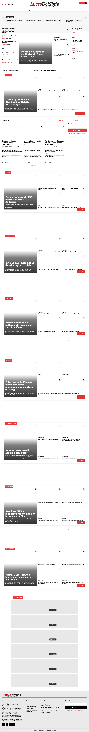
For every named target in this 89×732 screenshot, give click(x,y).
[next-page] (85, 18)
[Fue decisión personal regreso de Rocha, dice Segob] (62, 47)
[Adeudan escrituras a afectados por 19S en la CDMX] (49, 179)
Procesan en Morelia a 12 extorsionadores (48, 109)
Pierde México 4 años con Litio (78, 57)
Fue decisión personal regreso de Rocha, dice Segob (61, 55)
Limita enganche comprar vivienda (70, 331)
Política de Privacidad (81, 133)
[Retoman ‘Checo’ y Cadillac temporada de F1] (73, 493)
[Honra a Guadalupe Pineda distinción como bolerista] (73, 573)
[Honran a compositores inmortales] (49, 556)
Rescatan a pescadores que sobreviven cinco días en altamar (54, 151)
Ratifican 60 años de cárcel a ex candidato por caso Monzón (74, 21)
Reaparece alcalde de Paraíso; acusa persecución (10, 142)
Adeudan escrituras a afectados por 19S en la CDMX (48, 189)
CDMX (39, 186)
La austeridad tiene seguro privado (70, 393)
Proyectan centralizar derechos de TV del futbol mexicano (10, 60)
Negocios (74, 55)
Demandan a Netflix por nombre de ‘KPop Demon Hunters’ (48, 583)
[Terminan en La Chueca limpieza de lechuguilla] (73, 260)
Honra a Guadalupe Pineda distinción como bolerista (72, 583)
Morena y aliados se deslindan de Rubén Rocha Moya (14, 21)
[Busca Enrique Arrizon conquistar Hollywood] (73, 556)
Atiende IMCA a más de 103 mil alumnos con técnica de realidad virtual (12, 160)
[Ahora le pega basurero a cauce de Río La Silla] (49, 243)
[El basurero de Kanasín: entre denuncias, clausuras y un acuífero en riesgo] (20, 379)
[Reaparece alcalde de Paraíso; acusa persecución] (12, 132)
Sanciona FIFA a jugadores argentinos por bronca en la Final (20, 514)
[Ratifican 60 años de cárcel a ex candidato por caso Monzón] (73, 82)
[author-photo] (3, 146)
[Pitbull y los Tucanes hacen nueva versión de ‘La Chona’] (20, 568)
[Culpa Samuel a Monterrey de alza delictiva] (73, 243)
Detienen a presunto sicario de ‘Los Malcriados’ (49, 207)
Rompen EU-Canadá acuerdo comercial (33, 20)
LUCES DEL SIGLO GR (8, 146)
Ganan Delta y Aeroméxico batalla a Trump (48, 458)
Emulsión (40, 374)
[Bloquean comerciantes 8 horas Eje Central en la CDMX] (73, 179)
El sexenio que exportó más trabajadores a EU (73, 376)
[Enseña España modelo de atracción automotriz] (49, 305)
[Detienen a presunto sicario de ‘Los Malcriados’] (49, 198)
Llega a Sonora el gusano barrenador (71, 313)
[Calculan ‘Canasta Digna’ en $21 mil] (49, 322)
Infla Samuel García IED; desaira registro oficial (19, 264)
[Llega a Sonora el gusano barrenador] (73, 305)
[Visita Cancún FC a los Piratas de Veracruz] (49, 511)
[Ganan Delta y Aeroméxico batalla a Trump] (49, 449)
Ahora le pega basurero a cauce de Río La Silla (49, 251)
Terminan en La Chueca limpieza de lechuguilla (73, 269)
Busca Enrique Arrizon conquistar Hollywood (73, 564)
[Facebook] (79, 70)
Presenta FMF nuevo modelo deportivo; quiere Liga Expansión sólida (9, 54)
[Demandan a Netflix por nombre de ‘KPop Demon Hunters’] (49, 573)
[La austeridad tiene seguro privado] (73, 384)
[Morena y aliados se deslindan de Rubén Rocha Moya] (35, 46)
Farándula (40, 563)
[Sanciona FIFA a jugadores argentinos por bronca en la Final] (20, 505)
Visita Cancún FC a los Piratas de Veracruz (48, 520)
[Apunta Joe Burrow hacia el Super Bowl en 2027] (73, 511)
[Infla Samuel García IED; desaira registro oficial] (20, 255)
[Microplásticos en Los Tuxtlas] (49, 367)
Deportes (4, 56)
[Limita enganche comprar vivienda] (73, 322)
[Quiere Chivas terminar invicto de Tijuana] (49, 493)
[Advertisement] (44, 224)
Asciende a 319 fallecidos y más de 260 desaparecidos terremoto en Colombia (71, 440)
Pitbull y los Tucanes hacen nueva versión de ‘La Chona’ (19, 577)
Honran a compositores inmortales (46, 564)
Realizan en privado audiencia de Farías (53, 20)
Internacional (57, 37)
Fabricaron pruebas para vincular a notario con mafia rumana (54, 142)
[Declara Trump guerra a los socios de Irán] (73, 449)
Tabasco (4, 44)
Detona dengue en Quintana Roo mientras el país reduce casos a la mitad (12, 151)
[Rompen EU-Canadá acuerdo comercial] (62, 32)
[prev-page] (3, 18)
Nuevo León (40, 250)
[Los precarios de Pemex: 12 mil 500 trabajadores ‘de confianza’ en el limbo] (49, 384)
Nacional (4, 38)
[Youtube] (85, 70)
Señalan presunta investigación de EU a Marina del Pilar (78, 34)
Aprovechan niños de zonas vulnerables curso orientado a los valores (54, 160)
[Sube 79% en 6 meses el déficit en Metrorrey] (49, 260)
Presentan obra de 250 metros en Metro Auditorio (18, 199)
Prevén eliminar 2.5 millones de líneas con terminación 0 (18, 325)
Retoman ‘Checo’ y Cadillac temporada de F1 (72, 502)
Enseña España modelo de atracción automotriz (49, 313)
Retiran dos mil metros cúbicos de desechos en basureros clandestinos (33, 156)
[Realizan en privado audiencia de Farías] (49, 82)
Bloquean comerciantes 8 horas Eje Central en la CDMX (73, 189)
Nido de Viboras (65, 374)
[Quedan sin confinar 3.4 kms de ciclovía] (73, 198)
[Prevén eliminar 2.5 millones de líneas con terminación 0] (20, 317)
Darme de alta (76, 130)
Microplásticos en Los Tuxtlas (45, 376)
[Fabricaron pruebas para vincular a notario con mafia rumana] (55, 132)
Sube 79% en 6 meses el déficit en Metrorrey (48, 269)
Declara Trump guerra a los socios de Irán (72, 458)
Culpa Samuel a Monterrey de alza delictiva (72, 251)
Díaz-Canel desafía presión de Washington (48, 439)
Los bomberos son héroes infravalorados (33, 142)
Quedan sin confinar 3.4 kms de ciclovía (71, 207)
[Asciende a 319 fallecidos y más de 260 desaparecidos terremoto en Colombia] (73, 430)
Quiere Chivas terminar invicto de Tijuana (48, 502)
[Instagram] (81, 70)
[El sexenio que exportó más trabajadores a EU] (73, 367)
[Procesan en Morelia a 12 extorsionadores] (49, 101)
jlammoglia (27, 144)
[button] (11, 4)
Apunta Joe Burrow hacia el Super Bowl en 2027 (73, 520)
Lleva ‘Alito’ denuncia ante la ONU (32, 150)
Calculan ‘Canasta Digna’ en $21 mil (46, 331)
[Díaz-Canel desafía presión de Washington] (49, 430)
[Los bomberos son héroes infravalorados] (34, 132)
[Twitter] (83, 70)
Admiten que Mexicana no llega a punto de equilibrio (77, 41)
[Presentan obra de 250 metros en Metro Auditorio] (20, 191)
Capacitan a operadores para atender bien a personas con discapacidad (33, 160)
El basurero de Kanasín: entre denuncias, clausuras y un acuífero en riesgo (19, 386)
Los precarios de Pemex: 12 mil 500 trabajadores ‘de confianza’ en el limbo (49, 394)
